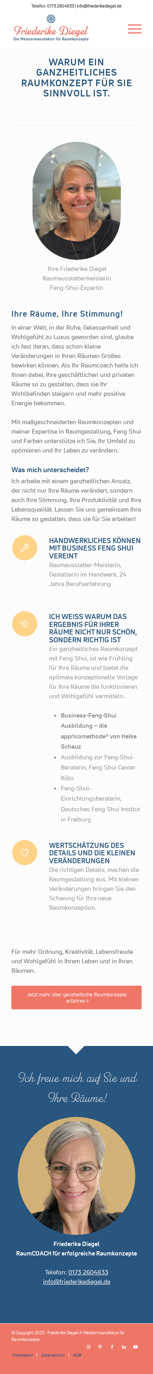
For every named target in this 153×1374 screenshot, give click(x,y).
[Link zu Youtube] (136, 1347)
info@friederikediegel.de (99, 6)
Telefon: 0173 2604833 (52, 6)
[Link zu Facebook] (112, 1347)
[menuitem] (131, 28)
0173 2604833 (88, 1272)
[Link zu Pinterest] (100, 1347)
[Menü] (131, 28)
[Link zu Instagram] (89, 1347)
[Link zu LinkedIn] (124, 1347)
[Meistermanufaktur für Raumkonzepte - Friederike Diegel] (63, 28)
